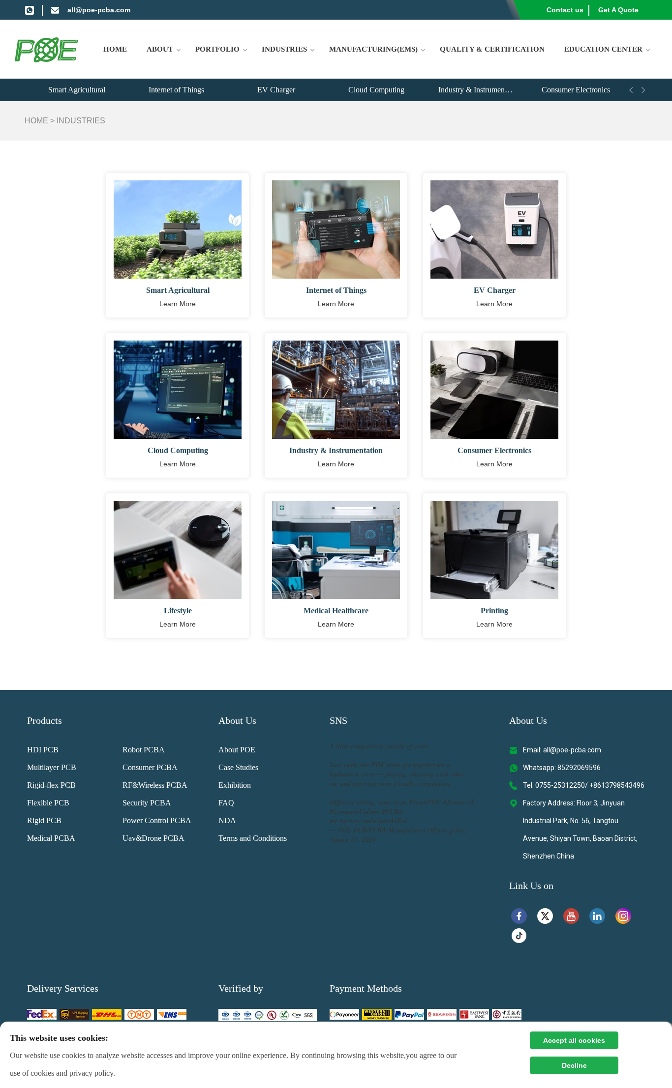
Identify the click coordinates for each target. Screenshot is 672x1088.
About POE (236, 749)
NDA (227, 820)
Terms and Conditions (252, 838)
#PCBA (392, 811)
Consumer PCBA (150, 767)
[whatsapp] (29, 10)
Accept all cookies (574, 1040)
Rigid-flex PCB (51, 785)
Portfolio (217, 49)
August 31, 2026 (352, 839)
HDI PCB (43, 749)
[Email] (55, 10)
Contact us (565, 10)
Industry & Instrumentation (480, 90)
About (160, 49)
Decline (574, 1065)
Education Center (603, 49)
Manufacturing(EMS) (373, 49)
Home (115, 49)
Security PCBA (146, 803)
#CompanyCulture (355, 811)
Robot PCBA (143, 749)
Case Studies (238, 767)
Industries (284, 49)
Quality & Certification (492, 49)
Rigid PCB (44, 820)
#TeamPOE (425, 801)
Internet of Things (176, 90)
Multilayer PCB (51, 767)
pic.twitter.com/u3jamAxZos (368, 820)
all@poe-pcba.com (98, 10)
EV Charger (276, 90)
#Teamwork (458, 801)
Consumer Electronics (576, 90)
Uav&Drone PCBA (153, 838)
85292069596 (579, 768)
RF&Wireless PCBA (154, 785)
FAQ (226, 803)
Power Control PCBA (156, 820)
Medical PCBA (51, 838)
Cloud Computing (376, 90)
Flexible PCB (48, 803)
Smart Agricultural (76, 90)
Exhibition (234, 785)
